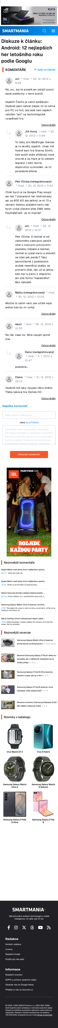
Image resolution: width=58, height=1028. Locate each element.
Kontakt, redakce (13, 944)
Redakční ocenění (13, 975)
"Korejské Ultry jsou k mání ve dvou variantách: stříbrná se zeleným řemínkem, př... (28, 609)
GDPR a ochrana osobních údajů (20, 980)
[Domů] (16, 30)
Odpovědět (48, 125)
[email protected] (44, 1015)
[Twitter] (24, 928)
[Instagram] (16, 928)
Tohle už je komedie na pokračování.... (19, 585)
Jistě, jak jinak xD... (12, 573)
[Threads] (32, 928)
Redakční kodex (12, 954)
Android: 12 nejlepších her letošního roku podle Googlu (26, 54)
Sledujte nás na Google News (19, 984)
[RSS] (49, 928)
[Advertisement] (29, 859)
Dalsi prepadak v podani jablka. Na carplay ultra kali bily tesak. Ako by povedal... (27, 623)
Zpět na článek (46, 69)
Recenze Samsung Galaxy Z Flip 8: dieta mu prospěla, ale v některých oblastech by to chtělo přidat (36, 659)
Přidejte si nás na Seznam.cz (19, 989)
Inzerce (8, 949)
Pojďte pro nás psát (14, 959)
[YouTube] (40, 928)
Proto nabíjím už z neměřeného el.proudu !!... (23, 596)
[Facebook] (8, 928)
